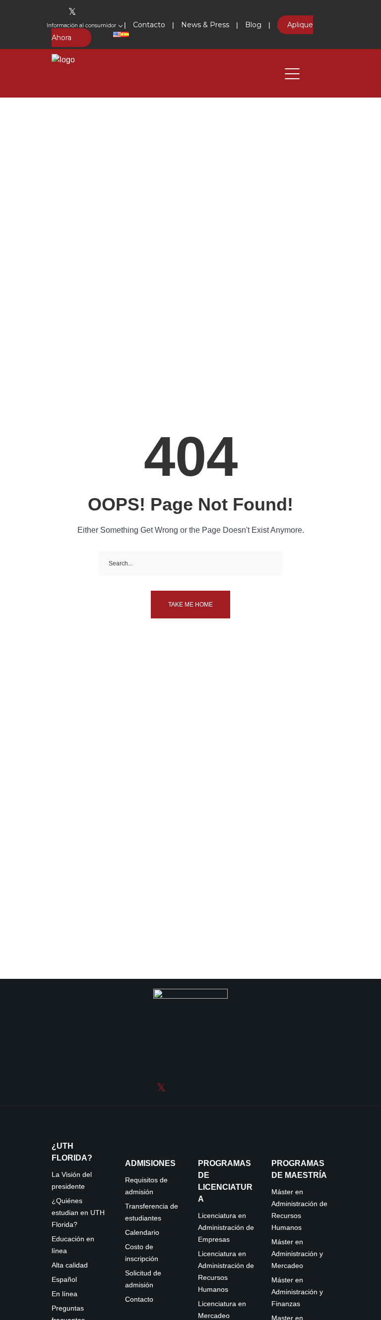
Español (64, 1279)
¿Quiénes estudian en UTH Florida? (78, 1212)
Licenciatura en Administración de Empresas (226, 1227)
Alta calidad (70, 1265)
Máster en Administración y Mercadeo (297, 1253)
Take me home (190, 604)
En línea (64, 1294)
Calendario (142, 1232)
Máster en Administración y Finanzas (297, 1292)
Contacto (139, 1299)
